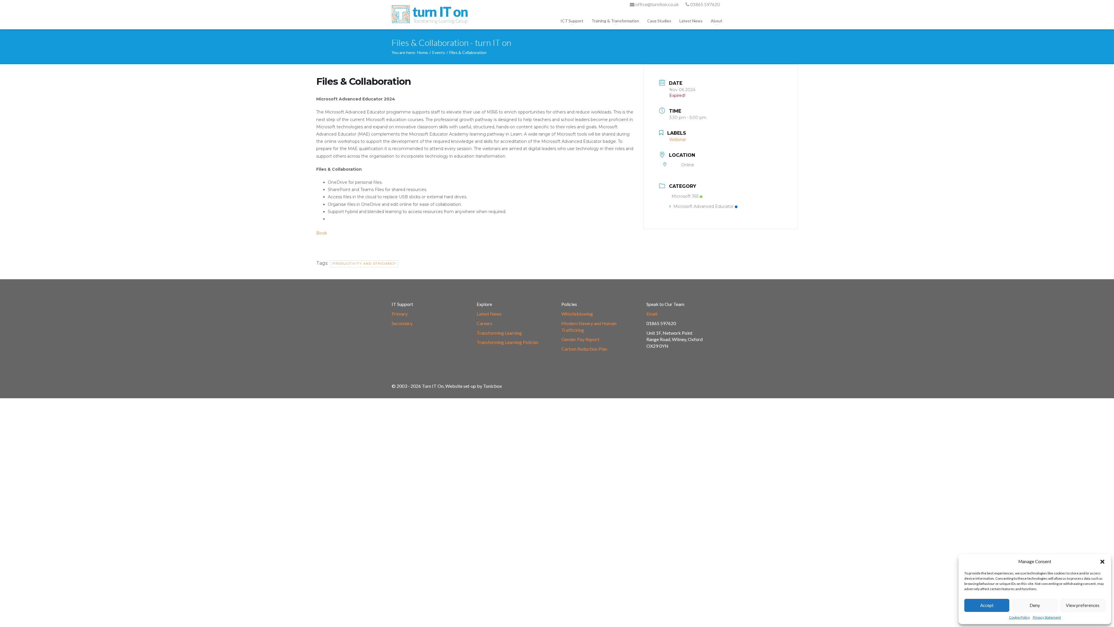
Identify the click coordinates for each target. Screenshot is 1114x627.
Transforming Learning (499, 333)
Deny (1035, 605)
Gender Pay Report (580, 339)
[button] (1102, 562)
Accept (987, 605)
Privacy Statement (1047, 617)
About (716, 20)
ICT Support (571, 20)
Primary (400, 313)
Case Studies (659, 20)
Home (422, 52)
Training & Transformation (615, 20)
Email (651, 313)
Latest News (691, 20)
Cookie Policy (1019, 617)
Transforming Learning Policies (507, 342)
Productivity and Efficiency (364, 264)
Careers (484, 323)
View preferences (1082, 605)
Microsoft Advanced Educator (703, 206)
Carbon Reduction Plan (584, 349)
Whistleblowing (577, 313)
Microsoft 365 (685, 196)
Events (438, 52)
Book (321, 233)
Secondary (402, 323)
